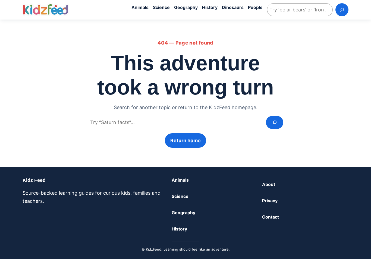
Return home (185, 140)
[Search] (341, 9)
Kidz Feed (34, 180)
